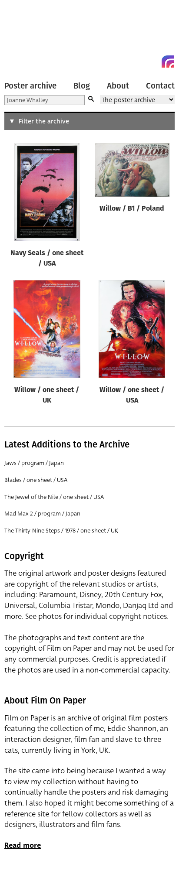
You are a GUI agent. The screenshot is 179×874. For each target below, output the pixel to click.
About (118, 86)
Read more (22, 845)
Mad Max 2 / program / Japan (42, 513)
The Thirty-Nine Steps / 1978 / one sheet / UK (61, 530)
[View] (47, 194)
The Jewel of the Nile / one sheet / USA (54, 497)
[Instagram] (168, 61)
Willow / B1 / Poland (131, 208)
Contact (160, 86)
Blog (81, 86)
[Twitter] (136, 61)
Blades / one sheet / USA (35, 480)
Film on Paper (23, 36)
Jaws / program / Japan (34, 463)
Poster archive (30, 86)
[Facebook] (152, 61)
